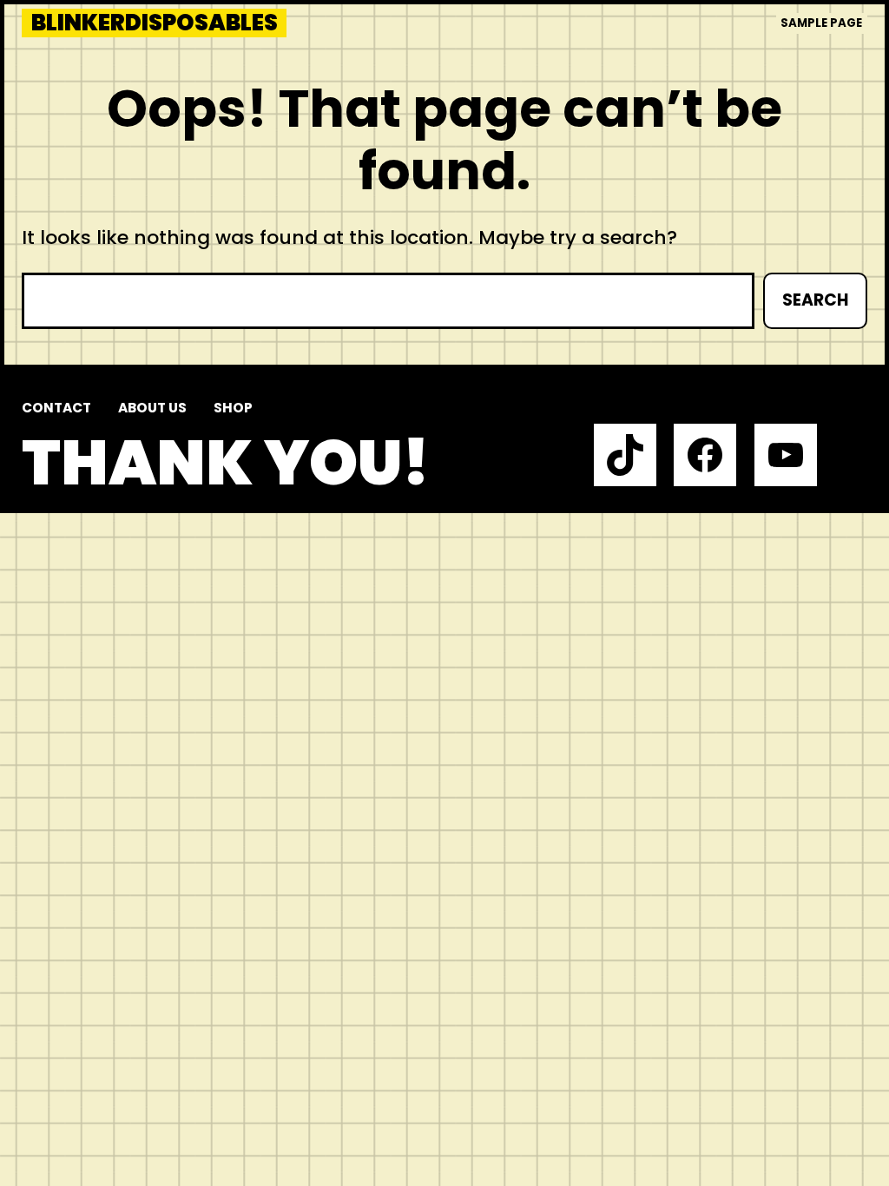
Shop (233, 408)
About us (152, 408)
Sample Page (821, 23)
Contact (56, 408)
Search (815, 300)
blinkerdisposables (154, 23)
